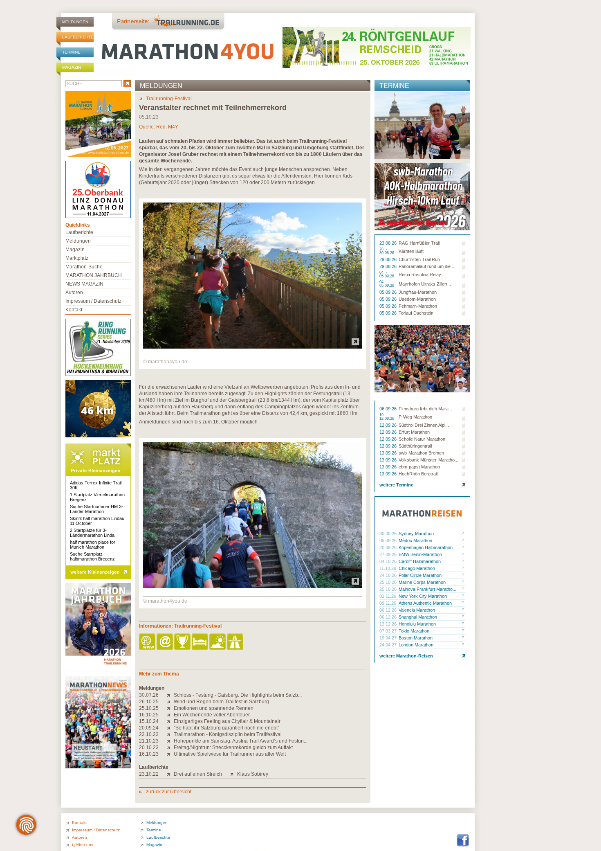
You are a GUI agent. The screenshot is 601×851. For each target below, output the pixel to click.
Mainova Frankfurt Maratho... (427, 589)
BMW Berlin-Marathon (420, 554)
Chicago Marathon (417, 568)
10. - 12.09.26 (387, 417)
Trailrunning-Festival (169, 98)
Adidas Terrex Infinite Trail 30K (95, 485)
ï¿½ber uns (82, 844)
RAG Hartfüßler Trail (419, 243)
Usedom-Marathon (417, 299)
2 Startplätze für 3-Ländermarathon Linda (92, 533)
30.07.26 (149, 695)
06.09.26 (388, 408)
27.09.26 (388, 554)
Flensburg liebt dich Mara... (425, 408)
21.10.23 (149, 741)
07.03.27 (388, 630)
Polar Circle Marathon (420, 575)
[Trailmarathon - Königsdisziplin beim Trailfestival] (170, 734)
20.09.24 (149, 728)
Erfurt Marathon (414, 432)
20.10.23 (149, 747)
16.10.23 (149, 754)
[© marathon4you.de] (252, 347)
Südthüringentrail (415, 446)
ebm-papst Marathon (419, 466)
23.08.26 (388, 243)
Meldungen (75, 22)
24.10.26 (388, 575)
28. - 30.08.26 (387, 251)
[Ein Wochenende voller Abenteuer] (170, 715)
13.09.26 (388, 452)
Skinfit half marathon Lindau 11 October (97, 521)
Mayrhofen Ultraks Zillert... (425, 283)
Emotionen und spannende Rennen (213, 708)
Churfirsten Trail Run (419, 259)
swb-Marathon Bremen (421, 452)
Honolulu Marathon (417, 623)
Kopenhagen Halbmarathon (426, 547)
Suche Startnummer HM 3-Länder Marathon (96, 509)
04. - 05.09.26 (387, 274)
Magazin (71, 67)
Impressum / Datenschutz (93, 301)
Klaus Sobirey (252, 774)
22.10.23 (149, 734)
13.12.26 (388, 623)
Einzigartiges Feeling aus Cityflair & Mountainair (227, 721)
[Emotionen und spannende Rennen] (170, 708)
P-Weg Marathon (415, 416)
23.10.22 (149, 774)
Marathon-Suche (84, 267)
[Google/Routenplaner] (235, 642)
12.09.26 (388, 425)
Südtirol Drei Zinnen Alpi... (424, 425)
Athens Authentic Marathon (425, 603)
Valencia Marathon (417, 610)
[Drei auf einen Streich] (170, 774)
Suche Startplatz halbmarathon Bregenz (92, 556)
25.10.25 (149, 708)
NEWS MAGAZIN (84, 284)
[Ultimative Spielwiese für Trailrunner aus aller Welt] (170, 754)
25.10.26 (388, 582)
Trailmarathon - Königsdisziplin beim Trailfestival (228, 734)
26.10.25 (149, 702)
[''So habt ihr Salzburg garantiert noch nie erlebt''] (170, 728)
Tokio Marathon (414, 630)
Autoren (74, 292)
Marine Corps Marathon (422, 582)
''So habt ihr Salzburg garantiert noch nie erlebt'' (226, 728)
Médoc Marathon (415, 540)
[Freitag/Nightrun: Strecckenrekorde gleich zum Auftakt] (170, 747)
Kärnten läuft (411, 251)
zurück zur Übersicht (168, 792)
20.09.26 (388, 547)
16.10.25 (149, 715)
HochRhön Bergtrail (418, 473)
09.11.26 (388, 603)
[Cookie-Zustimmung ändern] (26, 825)
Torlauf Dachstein (416, 313)
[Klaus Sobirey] (233, 774)
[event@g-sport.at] (165, 642)
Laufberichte (78, 37)
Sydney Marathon (416, 533)
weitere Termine (396, 484)
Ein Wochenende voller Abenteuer (212, 715)
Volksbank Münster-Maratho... (428, 459)
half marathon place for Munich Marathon (92, 544)
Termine (71, 52)
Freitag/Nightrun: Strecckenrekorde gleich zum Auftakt (233, 747)
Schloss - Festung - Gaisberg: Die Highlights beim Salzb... (238, 695)
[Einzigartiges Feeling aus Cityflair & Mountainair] (170, 721)
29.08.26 (388, 259)
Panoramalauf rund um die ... (427, 266)
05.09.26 (388, 292)
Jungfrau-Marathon (418, 292)
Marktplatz (76, 258)
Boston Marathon (416, 637)
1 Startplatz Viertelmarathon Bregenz (97, 497)
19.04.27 (388, 637)
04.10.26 (388, 561)
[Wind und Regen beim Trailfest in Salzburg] (170, 702)
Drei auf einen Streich (198, 774)
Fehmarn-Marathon (418, 306)
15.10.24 (149, 721)
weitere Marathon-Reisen (406, 655)
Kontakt (73, 310)
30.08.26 (388, 533)
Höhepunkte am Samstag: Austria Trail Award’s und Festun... (240, 741)
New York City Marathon (423, 596)
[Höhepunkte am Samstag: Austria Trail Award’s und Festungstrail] (170, 741)
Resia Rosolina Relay (420, 274)
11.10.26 (388, 568)
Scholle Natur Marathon (422, 439)
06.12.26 (388, 610)
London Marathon (416, 644)
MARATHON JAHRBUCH (93, 275)
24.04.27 (388, 644)
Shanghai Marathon (418, 617)
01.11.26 (388, 596)
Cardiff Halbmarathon (420, 561)
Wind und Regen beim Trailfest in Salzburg (221, 702)
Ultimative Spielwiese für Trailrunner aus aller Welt (230, 754)
